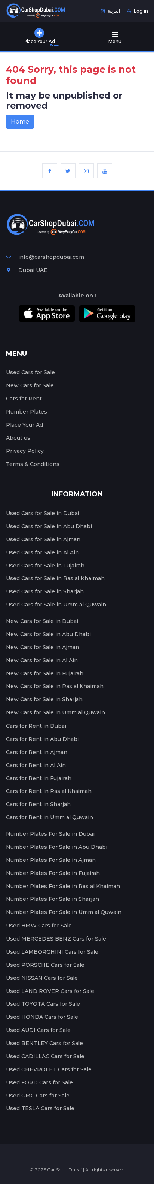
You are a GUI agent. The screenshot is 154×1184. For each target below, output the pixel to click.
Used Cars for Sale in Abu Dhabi (49, 526)
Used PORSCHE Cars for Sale (45, 965)
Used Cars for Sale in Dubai (42, 513)
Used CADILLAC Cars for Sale (45, 1056)
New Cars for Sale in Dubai (42, 621)
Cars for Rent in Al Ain (36, 765)
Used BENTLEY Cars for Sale (44, 1043)
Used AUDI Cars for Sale (38, 1030)
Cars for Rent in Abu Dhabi (42, 739)
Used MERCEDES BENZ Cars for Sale (56, 938)
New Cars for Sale (30, 385)
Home (20, 121)
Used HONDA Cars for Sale (42, 1017)
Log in (140, 11)
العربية (113, 11)
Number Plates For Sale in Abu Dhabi (56, 847)
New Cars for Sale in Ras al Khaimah (55, 686)
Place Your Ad (24, 424)
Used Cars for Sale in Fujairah (45, 565)
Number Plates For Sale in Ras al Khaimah (63, 886)
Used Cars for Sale (30, 372)
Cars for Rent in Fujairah (38, 778)
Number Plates (26, 411)
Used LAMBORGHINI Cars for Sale (52, 951)
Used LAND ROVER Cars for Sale (50, 991)
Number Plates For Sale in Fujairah (53, 873)
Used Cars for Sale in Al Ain (42, 552)
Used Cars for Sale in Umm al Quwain (56, 604)
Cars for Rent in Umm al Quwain (49, 817)
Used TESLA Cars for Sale (40, 1108)
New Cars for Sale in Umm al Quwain (55, 712)
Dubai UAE (32, 270)
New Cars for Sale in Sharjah (44, 699)
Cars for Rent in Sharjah (38, 804)
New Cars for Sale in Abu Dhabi (48, 634)
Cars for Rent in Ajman (36, 752)
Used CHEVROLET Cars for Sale (49, 1069)
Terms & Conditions (32, 464)
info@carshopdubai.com (51, 257)
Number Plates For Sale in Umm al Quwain (63, 912)
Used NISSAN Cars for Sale (42, 978)
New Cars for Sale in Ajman (42, 647)
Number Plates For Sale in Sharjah (52, 899)
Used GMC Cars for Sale (38, 1095)
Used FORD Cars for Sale (39, 1082)
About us (18, 437)
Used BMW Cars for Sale (39, 925)
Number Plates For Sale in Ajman (51, 860)
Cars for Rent (24, 398)
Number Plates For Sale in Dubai (50, 833)
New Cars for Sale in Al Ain (42, 660)
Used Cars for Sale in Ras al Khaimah (55, 578)
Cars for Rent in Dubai (36, 726)
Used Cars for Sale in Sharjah (45, 591)
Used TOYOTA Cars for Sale (43, 1003)
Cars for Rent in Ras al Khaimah (49, 791)
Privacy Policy (25, 451)
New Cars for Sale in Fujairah (44, 673)
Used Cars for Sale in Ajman (43, 539)
